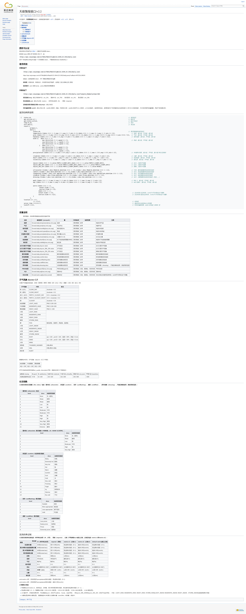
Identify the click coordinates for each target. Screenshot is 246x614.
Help (4, 24)
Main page (5, 18)
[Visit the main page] (8, 7)
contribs (48, 14)
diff (21, 16)
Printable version (7, 35)
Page (19, 6)
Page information (7, 39)
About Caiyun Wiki (30, 609)
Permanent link (6, 37)
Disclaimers (38, 609)
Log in (242, 1)
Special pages (6, 33)
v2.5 (52, 19)
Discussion (25, 6)
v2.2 (62, 19)
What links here (7, 30)
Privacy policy (22, 609)
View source (198, 6)
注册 (32, 51)
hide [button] (29, 23)
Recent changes (7, 20)
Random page (6, 22)
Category (22, 599)
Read (192, 6)
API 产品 (29, 599)
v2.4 (72, 19)
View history (206, 6)
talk (45, 14)
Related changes (7, 31)
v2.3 (66, 19)
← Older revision (27, 16)
